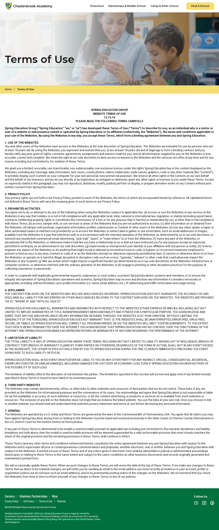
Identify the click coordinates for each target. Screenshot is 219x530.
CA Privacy (28, 501)
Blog (55, 496)
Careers (10, 496)
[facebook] (212, 503)
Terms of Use (45, 501)
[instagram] (204, 503)
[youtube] (196, 503)
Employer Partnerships (33, 496)
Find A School (200, 6)
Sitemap (61, 501)
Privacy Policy (12, 501)
